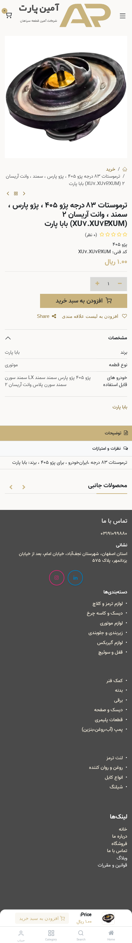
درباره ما (119, 836)
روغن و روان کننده (106, 767)
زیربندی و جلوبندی (105, 633)
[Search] (81, 934)
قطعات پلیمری (109, 720)
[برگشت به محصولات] (16, 194)
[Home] (111, 934)
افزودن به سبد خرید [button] (80, 301)
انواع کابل (114, 777)
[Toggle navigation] (122, 15)
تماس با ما (117, 851)
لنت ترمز (114, 758)
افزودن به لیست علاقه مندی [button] (91, 316)
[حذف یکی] (120, 284)
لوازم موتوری (111, 623)
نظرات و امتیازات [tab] (107, 448)
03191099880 (114, 533)
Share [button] (43, 316)
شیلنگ (116, 787)
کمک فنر (114, 681)
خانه (123, 829)
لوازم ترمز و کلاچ (108, 604)
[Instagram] (56, 577)
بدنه (119, 690)
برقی (118, 700)
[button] (24, 487)
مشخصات (117, 338)
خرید (110, 169)
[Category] (51, 934)
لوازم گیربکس (110, 643)
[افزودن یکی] (97, 284)
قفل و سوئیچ (110, 652)
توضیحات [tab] (114, 433)
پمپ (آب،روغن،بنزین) (102, 729)
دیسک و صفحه (108, 710)
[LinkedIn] (75, 577)
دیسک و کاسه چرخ (105, 613)
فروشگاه (119, 844)
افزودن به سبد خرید (39, 918)
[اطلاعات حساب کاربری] (21, 934)
